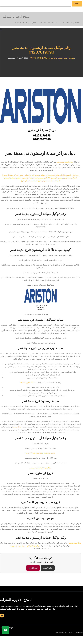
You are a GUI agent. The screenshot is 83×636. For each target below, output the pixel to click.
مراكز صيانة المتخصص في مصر (40, 468)
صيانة (64, 162)
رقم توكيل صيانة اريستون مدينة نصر (62, 58)
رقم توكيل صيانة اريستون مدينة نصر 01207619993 (41, 49)
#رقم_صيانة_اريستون (41, 175)
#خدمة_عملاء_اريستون (26, 175)
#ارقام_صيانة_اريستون (57, 175)
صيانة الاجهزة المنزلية (27, 382)
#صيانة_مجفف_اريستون (29, 181)
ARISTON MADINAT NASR (40, 58)
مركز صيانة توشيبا (75, 543)
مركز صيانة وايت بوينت (17, 546)
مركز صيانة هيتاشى (33, 546)
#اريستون (54, 178)
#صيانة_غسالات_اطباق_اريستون (49, 181)
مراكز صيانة (17, 427)
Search (77, 4)
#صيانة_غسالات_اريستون (12, 178)
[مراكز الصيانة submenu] (57, 22)
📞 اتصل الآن (33, 568)
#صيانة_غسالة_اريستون (30, 178)
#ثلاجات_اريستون (44, 178)
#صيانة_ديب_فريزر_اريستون (67, 178)
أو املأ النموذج (47, 568)
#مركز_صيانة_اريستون (10, 175)
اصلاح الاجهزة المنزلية (16, 600)
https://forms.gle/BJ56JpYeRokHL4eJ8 (40, 453)
